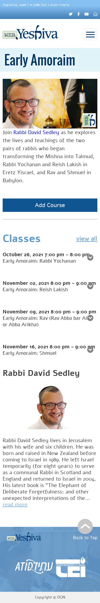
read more (15, 504)
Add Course (50, 205)
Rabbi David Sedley (41, 373)
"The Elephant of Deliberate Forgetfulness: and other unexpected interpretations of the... (46, 492)
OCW (61, 597)
